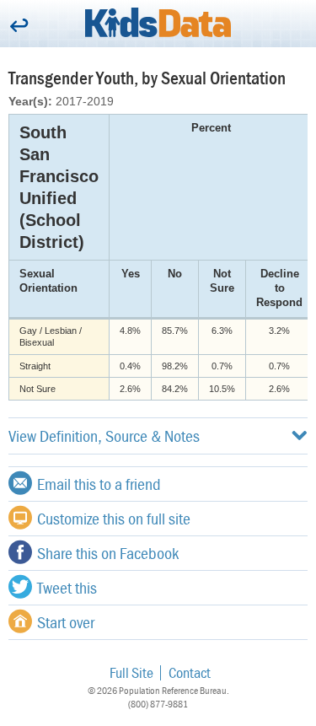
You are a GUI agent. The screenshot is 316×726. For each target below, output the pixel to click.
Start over (65, 621)
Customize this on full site (113, 518)
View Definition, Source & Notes (104, 435)
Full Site (131, 672)
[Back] (19, 26)
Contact (190, 672)
